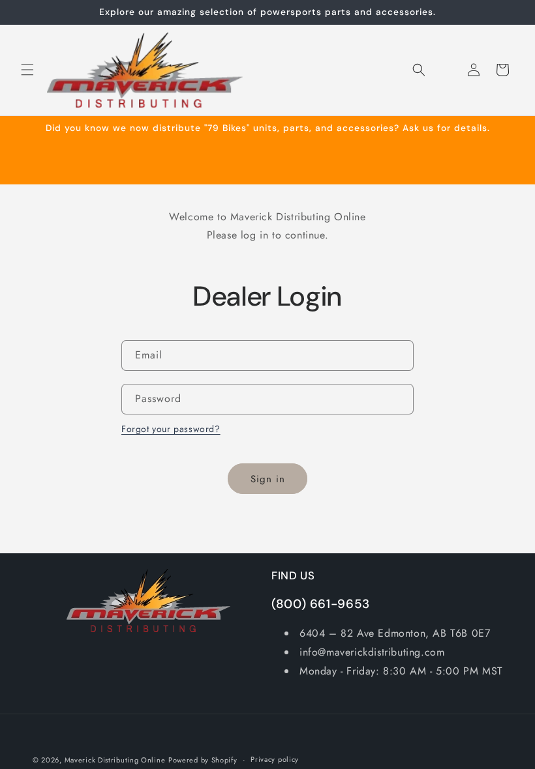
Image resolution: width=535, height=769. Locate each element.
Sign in (268, 479)
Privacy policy (275, 759)
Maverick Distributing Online (115, 760)
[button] (27, 69)
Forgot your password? (171, 428)
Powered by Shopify (202, 760)
